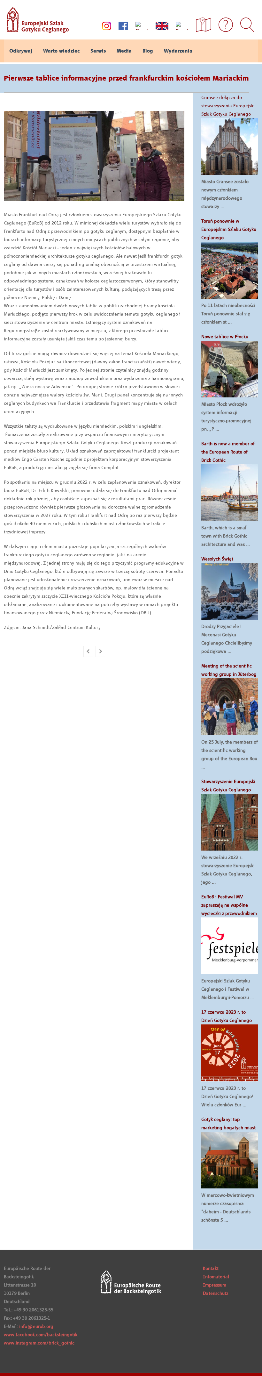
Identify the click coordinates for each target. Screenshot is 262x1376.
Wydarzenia (178, 51)
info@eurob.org (36, 1326)
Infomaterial (216, 1277)
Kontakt (211, 1268)
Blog (148, 51)
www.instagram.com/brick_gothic (39, 1343)
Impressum (214, 1285)
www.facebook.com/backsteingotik (40, 1334)
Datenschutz (215, 1293)
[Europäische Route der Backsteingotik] (36, 31)
